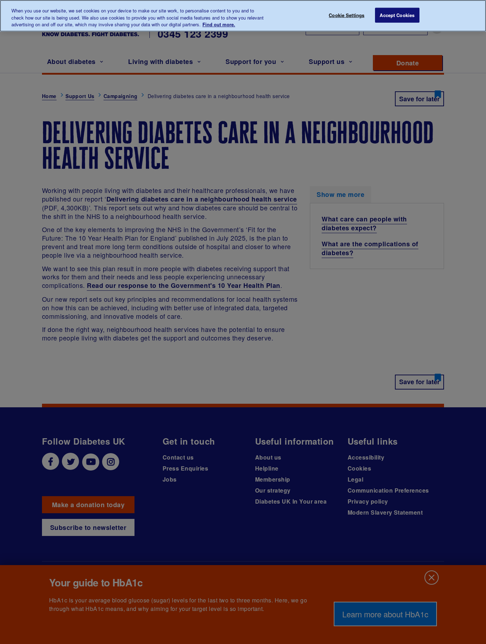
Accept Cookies (397, 15)
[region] (243, 16)
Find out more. (218, 24)
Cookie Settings (346, 15)
